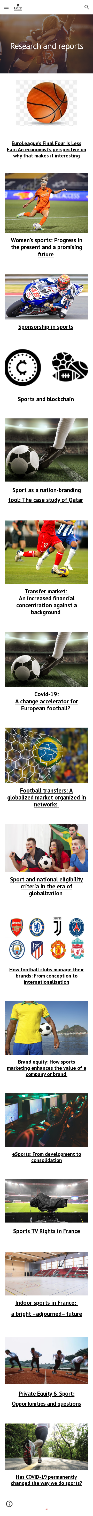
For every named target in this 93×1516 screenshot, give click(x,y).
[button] (6, 7)
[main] (46, 44)
